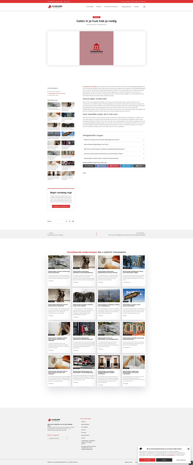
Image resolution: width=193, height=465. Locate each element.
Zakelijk (126, 301)
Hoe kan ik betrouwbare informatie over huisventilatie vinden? (114, 153)
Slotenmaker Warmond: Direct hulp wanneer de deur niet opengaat (52, 168)
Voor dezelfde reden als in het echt (56, 93)
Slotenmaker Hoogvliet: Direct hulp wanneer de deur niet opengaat (52, 147)
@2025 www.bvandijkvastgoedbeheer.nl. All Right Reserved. (62, 462)
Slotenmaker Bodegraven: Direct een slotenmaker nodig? (67, 119)
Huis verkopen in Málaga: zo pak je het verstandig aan (108, 305)
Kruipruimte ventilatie (90, 86)
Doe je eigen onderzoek (54, 91)
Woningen (51, 268)
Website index (128, 462)
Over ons (83, 429)
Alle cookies (147, 460)
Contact (136, 6)
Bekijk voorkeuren (181, 460)
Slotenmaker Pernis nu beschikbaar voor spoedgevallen (52, 158)
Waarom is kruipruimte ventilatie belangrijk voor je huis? (114, 139)
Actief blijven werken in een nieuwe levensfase (131, 305)
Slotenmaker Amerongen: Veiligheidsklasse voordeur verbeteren (53, 178)
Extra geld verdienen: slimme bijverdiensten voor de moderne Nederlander (88, 448)
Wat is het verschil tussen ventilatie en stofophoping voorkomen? (114, 149)
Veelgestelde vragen (53, 95)
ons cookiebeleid (170, 455)
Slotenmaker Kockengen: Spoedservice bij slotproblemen (67, 109)
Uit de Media (89, 6)
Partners (98, 6)
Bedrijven (96, 17)
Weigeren (164, 460)
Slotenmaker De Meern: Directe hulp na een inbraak (83, 305)
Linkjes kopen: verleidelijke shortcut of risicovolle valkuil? (88, 442)
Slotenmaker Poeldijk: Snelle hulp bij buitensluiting (133, 338)
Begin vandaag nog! (61, 192)
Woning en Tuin (127, 268)
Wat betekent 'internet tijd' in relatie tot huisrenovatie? (114, 158)
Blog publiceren (126, 6)
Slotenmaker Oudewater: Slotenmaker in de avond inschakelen (67, 178)
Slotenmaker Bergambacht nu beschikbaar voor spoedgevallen (68, 168)
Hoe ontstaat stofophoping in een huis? (114, 144)
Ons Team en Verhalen (110, 6)
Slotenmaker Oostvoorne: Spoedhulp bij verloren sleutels (53, 119)
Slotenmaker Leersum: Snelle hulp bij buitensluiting (59, 272)
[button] (188, 449)
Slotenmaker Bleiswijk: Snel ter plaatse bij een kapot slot (58, 305)
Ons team (83, 432)
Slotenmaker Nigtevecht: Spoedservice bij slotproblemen (67, 147)
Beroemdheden (85, 424)
